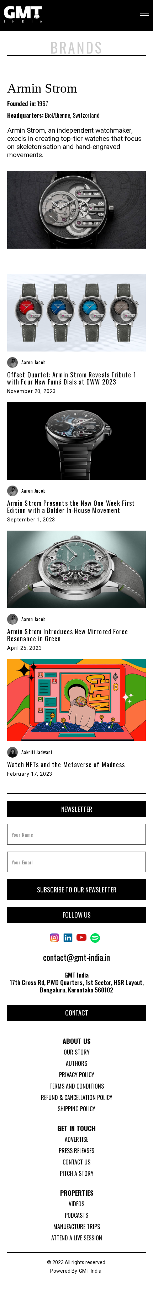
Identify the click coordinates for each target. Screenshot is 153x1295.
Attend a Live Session (76, 1238)
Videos (76, 1204)
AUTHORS (76, 1063)
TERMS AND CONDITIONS (76, 1086)
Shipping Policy (76, 1109)
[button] (140, 15)
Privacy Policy (76, 1074)
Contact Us (76, 1162)
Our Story (77, 1052)
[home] (23, 15)
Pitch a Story (77, 1173)
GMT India (90, 1271)
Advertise (76, 1139)
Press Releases (76, 1150)
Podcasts (76, 1215)
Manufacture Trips (76, 1226)
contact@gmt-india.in (76, 957)
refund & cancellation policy (76, 1097)
